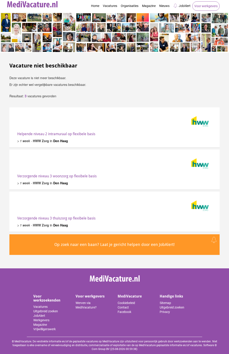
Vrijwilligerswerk (44, 329)
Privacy (165, 312)
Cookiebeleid (126, 303)
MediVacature (130, 296)
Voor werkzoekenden (46, 298)
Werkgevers (41, 320)
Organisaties (129, 6)
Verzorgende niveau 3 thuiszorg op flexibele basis (56, 218)
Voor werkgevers (206, 6)
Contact (123, 307)
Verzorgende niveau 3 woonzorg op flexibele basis (57, 176)
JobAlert (185, 6)
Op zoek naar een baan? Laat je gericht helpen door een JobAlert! (114, 244)
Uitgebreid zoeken (45, 311)
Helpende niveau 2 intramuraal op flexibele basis (56, 134)
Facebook (124, 312)
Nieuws (164, 6)
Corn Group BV (101, 349)
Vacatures (110, 6)
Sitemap (165, 303)
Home (95, 6)
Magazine (149, 6)
